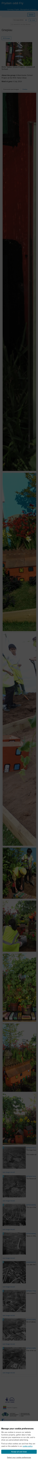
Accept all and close (19, 1451)
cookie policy (28, 1446)
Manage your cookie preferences (17, 1428)
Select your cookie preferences (19, 1457)
